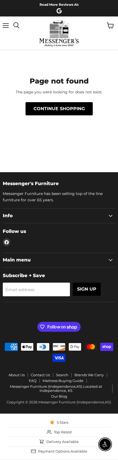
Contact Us (40, 375)
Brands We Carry (89, 375)
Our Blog (59, 396)
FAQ (32, 380)
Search (62, 375)
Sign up (86, 289)
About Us (17, 375)
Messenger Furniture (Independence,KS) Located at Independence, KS (56, 388)
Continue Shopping (59, 108)
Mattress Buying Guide (63, 380)
